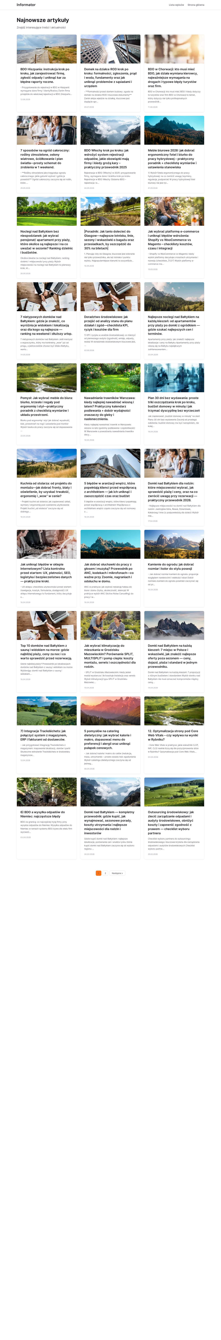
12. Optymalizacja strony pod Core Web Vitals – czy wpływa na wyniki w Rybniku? (173, 735)
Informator (26, 5)
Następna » (117, 873)
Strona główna (196, 4)
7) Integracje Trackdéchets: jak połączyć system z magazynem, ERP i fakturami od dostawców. (43, 735)
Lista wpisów (176, 4)
